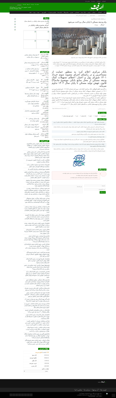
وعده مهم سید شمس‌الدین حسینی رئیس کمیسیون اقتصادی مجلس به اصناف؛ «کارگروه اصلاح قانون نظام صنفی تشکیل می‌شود (37, 294)
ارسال (102, 25)
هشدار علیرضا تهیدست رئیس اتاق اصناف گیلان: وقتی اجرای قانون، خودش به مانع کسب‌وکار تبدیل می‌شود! (37, 260)
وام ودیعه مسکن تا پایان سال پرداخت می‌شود (87, 22)
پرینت (96, 24)
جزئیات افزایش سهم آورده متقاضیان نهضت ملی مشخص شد (32, 103)
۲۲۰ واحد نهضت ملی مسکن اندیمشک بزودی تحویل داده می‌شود (31, 127)
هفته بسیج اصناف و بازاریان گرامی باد (96, 136)
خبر (77, 115)
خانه (105, 12)
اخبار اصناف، (96, 89)
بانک (77, 15)
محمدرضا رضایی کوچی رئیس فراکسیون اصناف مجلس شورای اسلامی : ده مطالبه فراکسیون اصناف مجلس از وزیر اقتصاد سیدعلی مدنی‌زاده (79, 123)
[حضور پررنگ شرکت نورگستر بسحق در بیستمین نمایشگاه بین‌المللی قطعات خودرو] (29, 44)
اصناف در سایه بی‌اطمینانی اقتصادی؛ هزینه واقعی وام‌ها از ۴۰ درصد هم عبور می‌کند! (37, 311)
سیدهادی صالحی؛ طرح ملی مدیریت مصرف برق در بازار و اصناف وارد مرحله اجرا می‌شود (37, 289)
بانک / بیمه (83, 12)
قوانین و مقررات (52, 12)
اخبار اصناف (103, 115)
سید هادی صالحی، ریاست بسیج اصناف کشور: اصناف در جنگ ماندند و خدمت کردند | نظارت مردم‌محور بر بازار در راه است (37, 329)
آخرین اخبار (80, 15)
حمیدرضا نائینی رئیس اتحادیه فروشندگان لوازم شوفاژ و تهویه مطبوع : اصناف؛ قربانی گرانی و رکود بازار (37, 254)
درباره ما (93, 1)
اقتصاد (96, 115)
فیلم (30, 12)
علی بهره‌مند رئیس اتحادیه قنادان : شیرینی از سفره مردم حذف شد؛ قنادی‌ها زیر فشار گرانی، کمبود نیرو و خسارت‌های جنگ (36, 305)
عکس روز (44, 12)
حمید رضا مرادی (74, 57)
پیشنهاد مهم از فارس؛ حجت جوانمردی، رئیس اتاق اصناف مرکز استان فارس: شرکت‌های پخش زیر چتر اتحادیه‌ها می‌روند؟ (36, 267)
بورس (89, 12)
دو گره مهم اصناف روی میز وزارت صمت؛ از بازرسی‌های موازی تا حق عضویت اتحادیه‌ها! (37, 300)
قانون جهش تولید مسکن (68, 115)
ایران (90, 115)
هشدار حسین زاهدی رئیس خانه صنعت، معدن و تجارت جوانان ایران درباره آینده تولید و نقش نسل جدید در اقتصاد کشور (36, 225)
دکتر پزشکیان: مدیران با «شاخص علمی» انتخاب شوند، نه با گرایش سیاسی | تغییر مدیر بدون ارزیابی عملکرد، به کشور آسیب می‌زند (37, 322)
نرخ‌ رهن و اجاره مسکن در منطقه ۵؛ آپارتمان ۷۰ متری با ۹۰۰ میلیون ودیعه (32, 71)
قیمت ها (24, 4)
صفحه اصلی (92, 15)
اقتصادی (104, 1)
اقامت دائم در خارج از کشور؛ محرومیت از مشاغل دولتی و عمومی (91, 131)
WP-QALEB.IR (91, 396)
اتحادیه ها (60, 12)
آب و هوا (28, 4)
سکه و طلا (66, 12)
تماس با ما (87, 1)
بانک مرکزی (83, 115)
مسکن (93, 12)
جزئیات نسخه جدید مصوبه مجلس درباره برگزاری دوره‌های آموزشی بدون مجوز (88, 134)
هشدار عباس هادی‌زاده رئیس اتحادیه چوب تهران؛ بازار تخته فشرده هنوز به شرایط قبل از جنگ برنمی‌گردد (37, 316)
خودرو (71, 12)
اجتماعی (98, 1)
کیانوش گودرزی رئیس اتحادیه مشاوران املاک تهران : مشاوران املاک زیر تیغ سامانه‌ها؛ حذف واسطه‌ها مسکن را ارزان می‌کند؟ (36, 335)
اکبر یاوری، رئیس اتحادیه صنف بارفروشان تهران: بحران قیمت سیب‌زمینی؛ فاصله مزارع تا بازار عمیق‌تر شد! (36, 231)
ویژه (38, 12)
